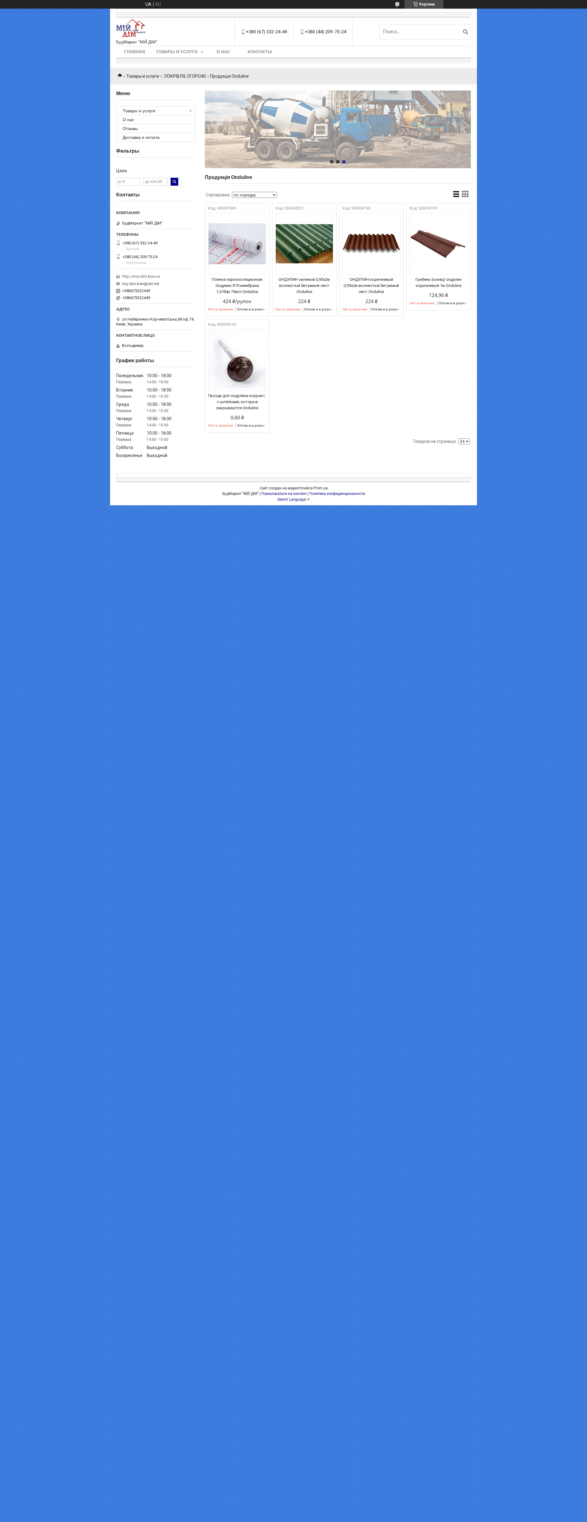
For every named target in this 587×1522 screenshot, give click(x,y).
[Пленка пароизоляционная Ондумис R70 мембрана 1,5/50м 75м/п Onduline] (237, 244)
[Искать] (465, 31)
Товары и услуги (177, 51)
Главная (134, 51)
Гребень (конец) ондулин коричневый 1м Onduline (438, 282)
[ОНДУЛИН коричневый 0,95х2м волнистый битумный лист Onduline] (371, 244)
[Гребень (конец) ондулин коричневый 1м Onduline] (438, 244)
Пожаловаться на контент (284, 494)
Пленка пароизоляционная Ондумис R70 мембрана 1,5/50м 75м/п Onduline (237, 285)
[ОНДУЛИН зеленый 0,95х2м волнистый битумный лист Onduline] (304, 244)
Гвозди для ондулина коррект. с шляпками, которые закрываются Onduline (237, 401)
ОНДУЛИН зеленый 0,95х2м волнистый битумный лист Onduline (304, 285)
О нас (223, 51)
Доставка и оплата (141, 137)
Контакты (260, 51)
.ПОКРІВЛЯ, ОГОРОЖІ (185, 76)
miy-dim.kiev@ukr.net (140, 283)
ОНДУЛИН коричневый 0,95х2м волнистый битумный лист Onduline (371, 285)
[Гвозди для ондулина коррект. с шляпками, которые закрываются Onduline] (237, 360)
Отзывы (130, 128)
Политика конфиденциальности (337, 494)
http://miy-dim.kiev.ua (141, 276)
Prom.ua (321, 488)
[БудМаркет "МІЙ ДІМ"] (132, 28)
